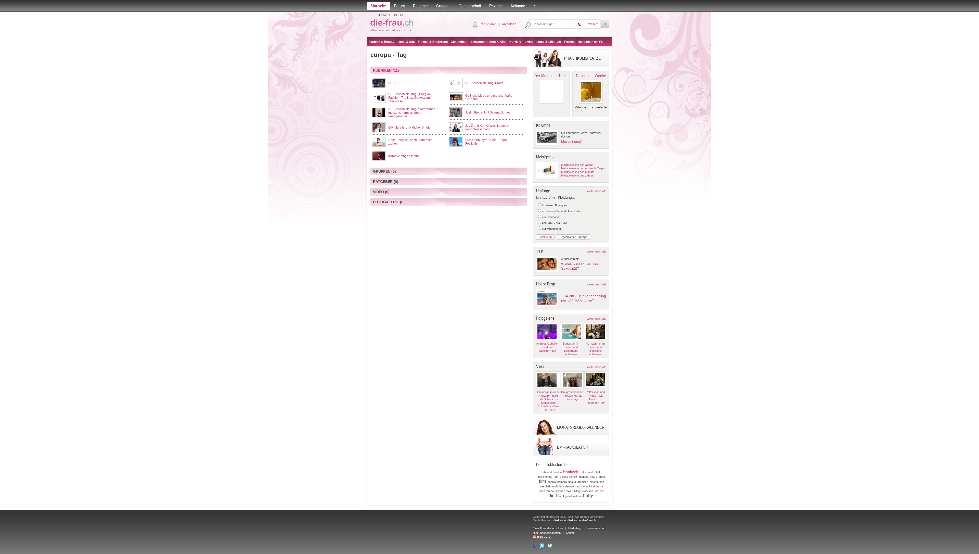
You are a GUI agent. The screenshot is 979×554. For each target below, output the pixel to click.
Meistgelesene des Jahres (577, 175)
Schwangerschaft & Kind (488, 42)
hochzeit (570, 472)
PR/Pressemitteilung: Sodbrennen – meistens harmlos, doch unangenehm (413, 112)
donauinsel (588, 486)
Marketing (574, 528)
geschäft (545, 486)
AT (390, 15)
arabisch (582, 481)
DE (396, 15)
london (557, 472)
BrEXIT (393, 83)
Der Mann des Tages (551, 75)
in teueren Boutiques (554, 205)
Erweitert (591, 24)
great (602, 476)
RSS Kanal (543, 537)
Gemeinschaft (470, 5)
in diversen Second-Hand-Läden (562, 211)
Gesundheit (459, 42)
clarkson (587, 491)
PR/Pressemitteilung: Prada (484, 83)
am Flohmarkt (550, 217)
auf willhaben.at (551, 228)
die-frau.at (559, 520)
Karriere (515, 42)
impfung (583, 476)
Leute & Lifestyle (548, 42)
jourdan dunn (573, 496)
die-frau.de (574, 520)
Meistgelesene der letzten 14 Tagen (583, 168)
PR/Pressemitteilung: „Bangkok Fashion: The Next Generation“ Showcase (409, 97)
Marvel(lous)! (571, 142)
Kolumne (518, 5)
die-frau (556, 495)
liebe (599, 486)
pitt (601, 491)
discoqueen (597, 481)
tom (556, 476)
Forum (399, 5)
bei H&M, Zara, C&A (554, 222)
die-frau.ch (589, 520)
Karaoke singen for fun (404, 156)
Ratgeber (420, 5)
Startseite (378, 5)
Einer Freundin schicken (548, 528)
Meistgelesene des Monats (577, 171)
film (542, 481)
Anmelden (509, 24)
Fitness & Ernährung (433, 42)
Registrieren (488, 24)
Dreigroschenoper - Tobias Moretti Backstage (572, 396)
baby (588, 495)
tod (596, 491)
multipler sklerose (563, 486)
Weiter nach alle (596, 191)
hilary (577, 491)
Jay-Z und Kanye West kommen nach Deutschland (487, 127)
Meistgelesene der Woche (577, 164)
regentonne (545, 476)
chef (597, 472)
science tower (564, 491)
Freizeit (569, 42)
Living (529, 42)
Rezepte (496, 5)
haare (593, 476)
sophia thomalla (557, 481)
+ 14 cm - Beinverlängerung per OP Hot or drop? (583, 298)
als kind (547, 472)
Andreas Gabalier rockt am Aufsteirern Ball (547, 347)
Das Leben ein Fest (592, 42)
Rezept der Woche (591, 75)
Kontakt (570, 532)
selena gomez (568, 476)
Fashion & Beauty (381, 42)
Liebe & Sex (406, 42)
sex (577, 486)
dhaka (572, 481)
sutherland (586, 472)
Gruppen (443, 5)
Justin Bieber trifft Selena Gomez (487, 112)
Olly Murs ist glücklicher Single (409, 127)
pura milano (546, 491)
